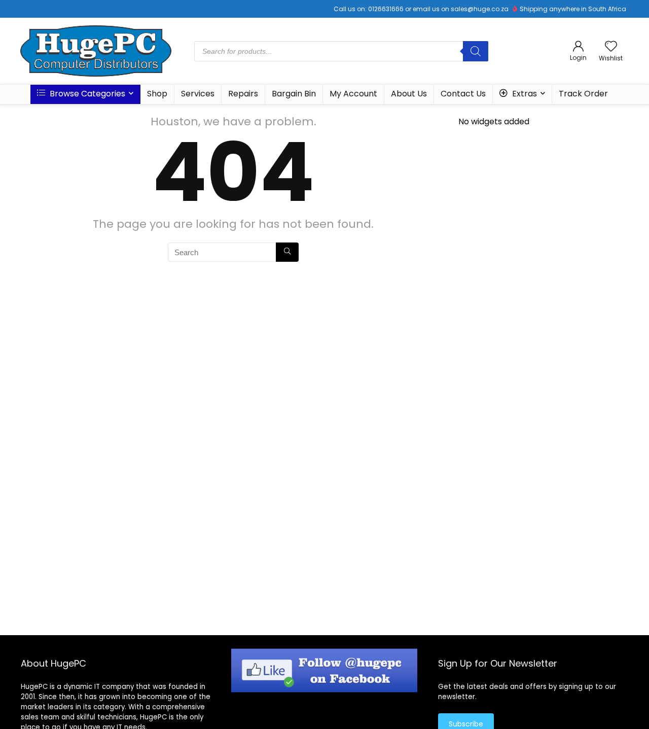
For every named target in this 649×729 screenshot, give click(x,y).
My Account (353, 93)
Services (197, 93)
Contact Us (463, 93)
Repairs (243, 93)
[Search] (475, 51)
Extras (523, 93)
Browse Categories (86, 93)
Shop (157, 93)
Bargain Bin (294, 93)
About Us (409, 93)
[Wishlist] (611, 47)
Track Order (583, 93)
